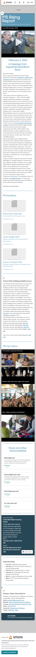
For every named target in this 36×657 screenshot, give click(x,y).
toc (2, 13)
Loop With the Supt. (15, 178)
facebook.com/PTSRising (17, 608)
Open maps (27, 552)
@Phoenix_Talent (13, 610)
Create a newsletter (9, 652)
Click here (6, 313)
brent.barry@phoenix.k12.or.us (15, 600)
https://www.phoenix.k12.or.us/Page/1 (19, 602)
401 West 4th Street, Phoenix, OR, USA (20, 604)
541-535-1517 (12, 606)
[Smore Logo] (7, 2)
